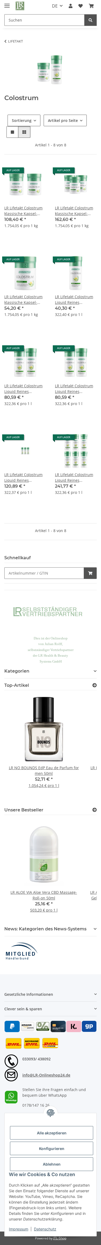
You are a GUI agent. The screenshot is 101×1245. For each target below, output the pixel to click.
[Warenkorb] (91, 6)
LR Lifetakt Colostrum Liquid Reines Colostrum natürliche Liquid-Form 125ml (74, 299)
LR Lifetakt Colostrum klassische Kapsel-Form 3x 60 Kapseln (74, 210)
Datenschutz (45, 1229)
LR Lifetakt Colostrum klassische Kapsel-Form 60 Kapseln (23, 299)
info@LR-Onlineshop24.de (46, 1075)
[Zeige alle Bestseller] (94, 810)
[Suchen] (90, 20)
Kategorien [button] (16, 671)
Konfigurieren (51, 1148)
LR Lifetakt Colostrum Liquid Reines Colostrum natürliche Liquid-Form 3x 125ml (23, 477)
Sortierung (22, 120)
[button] (70, 6)
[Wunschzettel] (80, 6)
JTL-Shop (59, 1238)
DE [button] (55, 6)
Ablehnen (52, 1164)
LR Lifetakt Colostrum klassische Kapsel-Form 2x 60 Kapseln (23, 210)
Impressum (18, 1229)
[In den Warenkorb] (90, 573)
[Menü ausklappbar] (7, 3)
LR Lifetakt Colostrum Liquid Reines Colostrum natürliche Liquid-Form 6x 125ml (74, 477)
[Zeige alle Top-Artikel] (94, 685)
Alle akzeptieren (52, 1133)
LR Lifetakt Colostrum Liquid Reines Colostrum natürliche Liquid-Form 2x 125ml (23, 388)
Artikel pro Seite (63, 120)
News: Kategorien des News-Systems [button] (45, 928)
